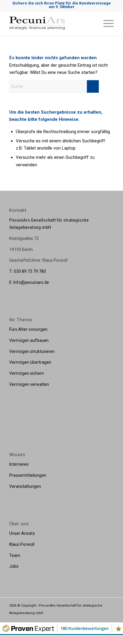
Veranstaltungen (25, 486)
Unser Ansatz (22, 533)
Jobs (14, 566)
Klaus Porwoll (21, 544)
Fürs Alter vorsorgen (28, 329)
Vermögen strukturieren (32, 351)
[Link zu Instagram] (100, 619)
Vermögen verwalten (29, 384)
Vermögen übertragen (30, 362)
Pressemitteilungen (27, 475)
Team (14, 555)
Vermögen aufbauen (29, 340)
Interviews (19, 464)
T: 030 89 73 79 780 (27, 271)
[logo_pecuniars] (51, 23)
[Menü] (105, 23)
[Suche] (91, 23)
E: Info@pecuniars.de (29, 282)
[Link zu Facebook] (91, 619)
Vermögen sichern (26, 373)
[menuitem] (91, 23)
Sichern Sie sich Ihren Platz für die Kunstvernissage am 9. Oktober (61, 5)
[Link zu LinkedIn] (109, 619)
